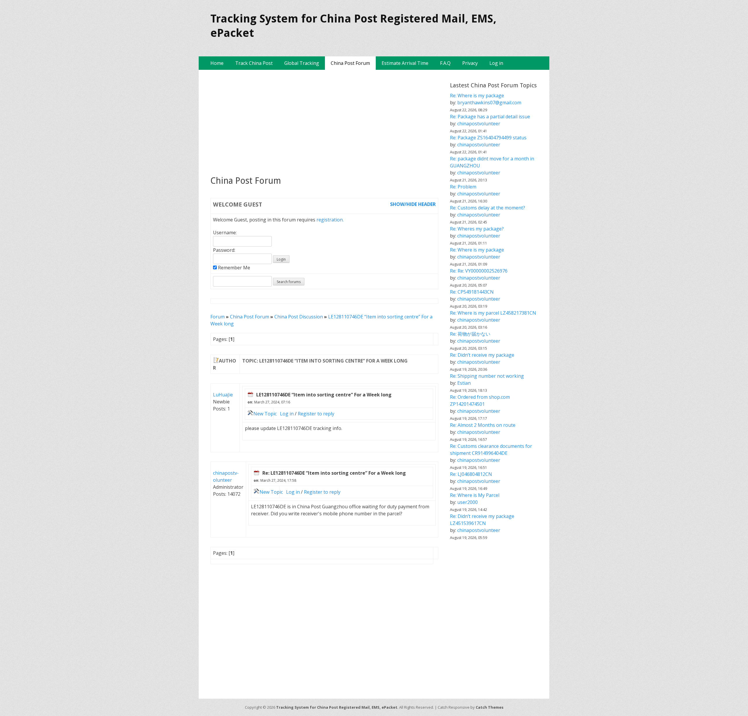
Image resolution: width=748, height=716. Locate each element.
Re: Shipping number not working (487, 376)
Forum (217, 316)
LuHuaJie (223, 394)
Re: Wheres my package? (477, 229)
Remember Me (233, 267)
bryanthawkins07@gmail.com (489, 102)
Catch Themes (489, 707)
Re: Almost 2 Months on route (482, 425)
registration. (330, 219)
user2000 (467, 502)
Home (217, 63)
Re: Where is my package (477, 95)
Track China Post (254, 63)
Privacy (470, 63)
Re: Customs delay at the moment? (487, 207)
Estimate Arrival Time (405, 63)
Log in (496, 63)
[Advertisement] (324, 122)
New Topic (265, 413)
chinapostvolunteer (478, 123)
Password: (224, 250)
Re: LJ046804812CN (471, 474)
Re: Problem (463, 186)
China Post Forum (350, 63)
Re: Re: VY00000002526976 (479, 271)
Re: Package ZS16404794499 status (488, 137)
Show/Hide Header (413, 204)
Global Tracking (301, 63)
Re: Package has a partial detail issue (490, 116)
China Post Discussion (298, 316)
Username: (225, 232)
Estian (464, 383)
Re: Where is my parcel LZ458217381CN (493, 313)
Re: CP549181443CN (472, 292)
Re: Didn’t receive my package (482, 355)
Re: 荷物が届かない (470, 334)
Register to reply (316, 413)
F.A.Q (445, 63)
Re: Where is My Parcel (474, 495)
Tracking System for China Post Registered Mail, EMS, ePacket (336, 707)
